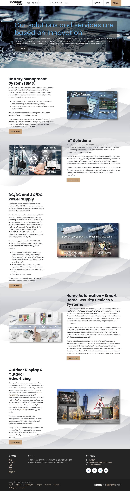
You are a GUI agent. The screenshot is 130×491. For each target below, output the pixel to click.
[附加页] (106, 470)
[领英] (100, 470)
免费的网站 (110, 485)
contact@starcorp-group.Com (100, 462)
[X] (94, 470)
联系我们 (116, 3)
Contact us (21, 48)
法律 (10, 470)
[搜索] (89, 3)
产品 (10, 465)
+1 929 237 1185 (95, 465)
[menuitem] (28, 3)
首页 (10, 460)
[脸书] (88, 470)
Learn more (15, 131)
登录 (107, 3)
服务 (10, 467)
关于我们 (12, 462)
